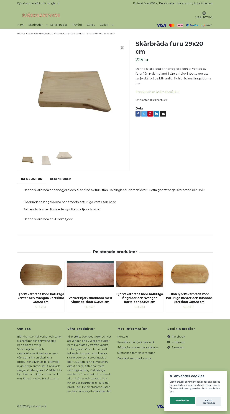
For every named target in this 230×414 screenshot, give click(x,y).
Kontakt (122, 348)
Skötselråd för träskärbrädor (136, 364)
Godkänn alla (182, 400)
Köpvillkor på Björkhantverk (136, 353)
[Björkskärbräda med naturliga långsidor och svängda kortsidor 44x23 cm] (139, 287)
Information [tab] (31, 190)
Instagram (178, 353)
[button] (46, 37)
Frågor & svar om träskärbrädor (138, 359)
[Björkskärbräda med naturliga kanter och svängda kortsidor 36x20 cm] (40, 287)
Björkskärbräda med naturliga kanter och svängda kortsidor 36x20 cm (40, 310)
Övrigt (91, 36)
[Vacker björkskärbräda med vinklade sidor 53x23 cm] (90, 289)
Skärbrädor (35, 36)
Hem (20, 36)
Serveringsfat (58, 36)
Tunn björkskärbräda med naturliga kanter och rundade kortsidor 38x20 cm (189, 310)
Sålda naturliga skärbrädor (68, 45)
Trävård (77, 36)
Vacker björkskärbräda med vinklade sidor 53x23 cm (90, 312)
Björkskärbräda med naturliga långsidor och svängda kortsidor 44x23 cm (139, 310)
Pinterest (177, 359)
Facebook (178, 348)
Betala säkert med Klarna (134, 370)
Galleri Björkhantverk (38, 45)
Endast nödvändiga (209, 401)
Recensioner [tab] (60, 190)
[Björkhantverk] (72, 21)
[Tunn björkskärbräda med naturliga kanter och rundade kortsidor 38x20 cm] (189, 287)
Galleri (104, 36)
